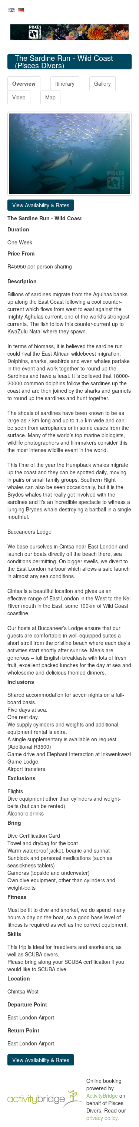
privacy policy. (102, 1117)
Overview (24, 83)
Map (50, 97)
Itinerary (65, 83)
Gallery (102, 83)
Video (19, 97)
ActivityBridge (102, 1095)
